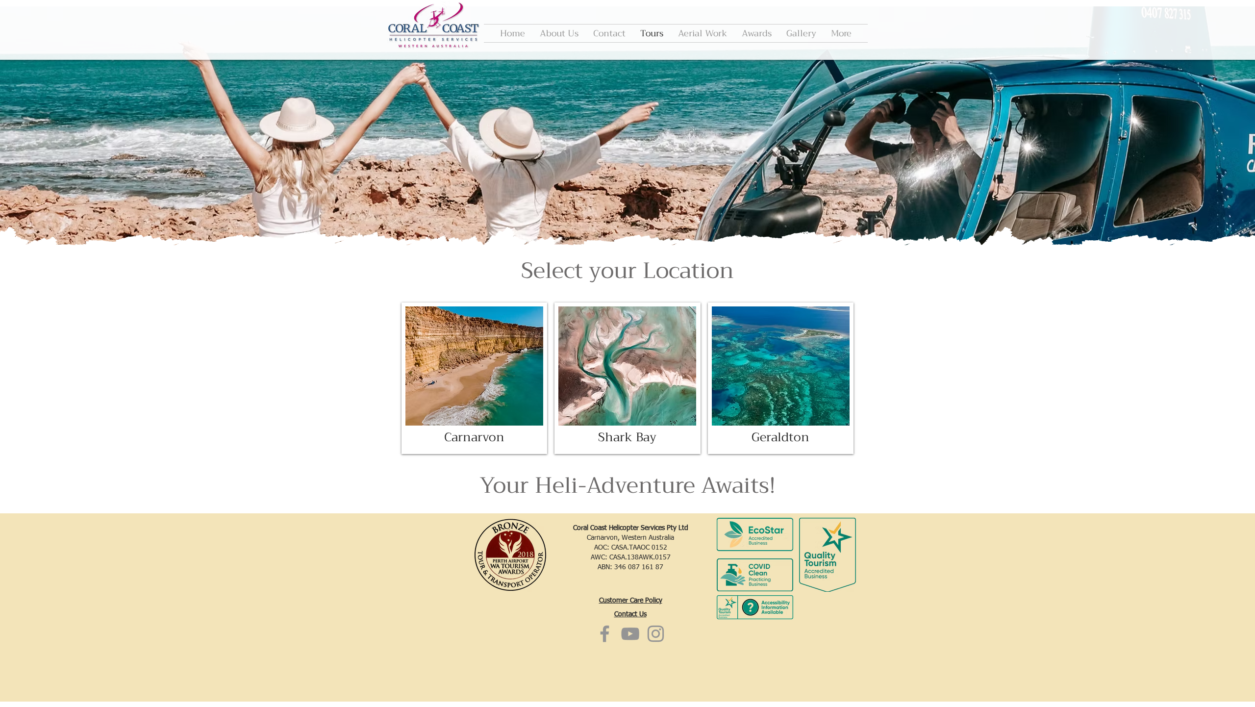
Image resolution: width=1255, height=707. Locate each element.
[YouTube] (630, 634)
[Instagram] (656, 634)
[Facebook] (605, 634)
